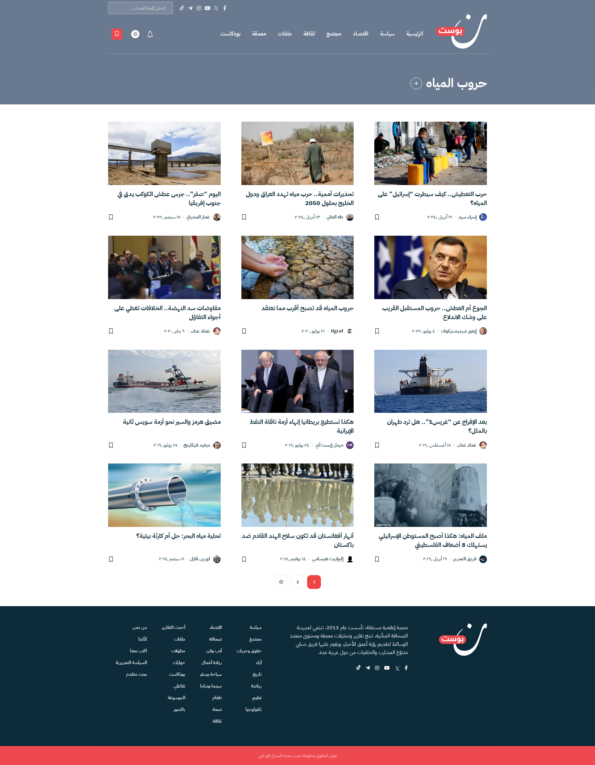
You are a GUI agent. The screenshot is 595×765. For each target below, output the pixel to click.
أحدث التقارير (173, 627)
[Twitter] (216, 7)
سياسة (387, 34)
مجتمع (333, 34)
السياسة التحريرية (131, 662)
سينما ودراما (211, 686)
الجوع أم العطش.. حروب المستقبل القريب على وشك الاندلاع (434, 312)
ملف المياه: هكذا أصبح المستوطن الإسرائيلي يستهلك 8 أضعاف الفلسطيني (433, 540)
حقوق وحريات (249, 650)
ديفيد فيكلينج (197, 445)
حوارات (179, 662)
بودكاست (230, 34)
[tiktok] (358, 668)
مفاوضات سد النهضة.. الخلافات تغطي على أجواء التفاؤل (167, 312)
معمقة (259, 34)
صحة (217, 709)
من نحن (139, 627)
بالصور (179, 709)
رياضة (256, 686)
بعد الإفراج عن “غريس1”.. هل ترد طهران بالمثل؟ (437, 426)
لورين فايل (200, 559)
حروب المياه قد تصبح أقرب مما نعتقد (307, 308)
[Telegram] (190, 7)
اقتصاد (360, 34)
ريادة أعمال (211, 662)
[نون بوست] (461, 34)
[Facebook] (224, 7)
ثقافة (309, 34)
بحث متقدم (136, 674)
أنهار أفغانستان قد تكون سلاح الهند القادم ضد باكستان (298, 540)
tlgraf (337, 331)
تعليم (257, 697)
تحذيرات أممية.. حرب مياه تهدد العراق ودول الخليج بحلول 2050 (300, 198)
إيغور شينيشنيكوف (459, 331)
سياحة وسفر (211, 674)
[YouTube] (207, 7)
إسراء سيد (467, 217)
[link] (416, 83)
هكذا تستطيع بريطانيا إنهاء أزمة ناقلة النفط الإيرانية (302, 426)
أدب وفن (214, 650)
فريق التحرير (465, 559)
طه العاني (334, 217)
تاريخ (257, 674)
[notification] (150, 34)
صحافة (215, 639)
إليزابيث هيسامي (327, 559)
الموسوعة (176, 697)
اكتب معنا (138, 650)
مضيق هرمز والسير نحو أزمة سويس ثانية (172, 421)
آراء (259, 662)
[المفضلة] (117, 34)
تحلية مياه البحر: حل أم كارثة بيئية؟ (178, 535)
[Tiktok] (181, 7)
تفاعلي (179, 686)
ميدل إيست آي (329, 445)
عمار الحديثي (198, 217)
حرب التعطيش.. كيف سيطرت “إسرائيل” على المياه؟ (432, 198)
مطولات (178, 650)
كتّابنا (142, 639)
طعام (217, 697)
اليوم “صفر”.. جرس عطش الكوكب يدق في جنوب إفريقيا (169, 198)
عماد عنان (200, 331)
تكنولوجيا (254, 709)
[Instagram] (199, 7)
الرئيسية (414, 34)
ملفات (285, 34)
